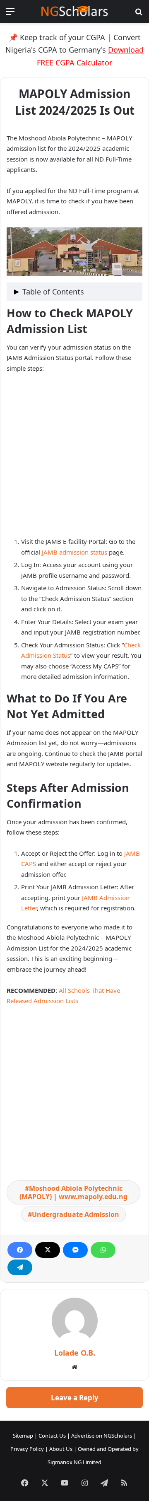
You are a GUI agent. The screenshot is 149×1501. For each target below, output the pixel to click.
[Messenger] (75, 1250)
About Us (60, 1449)
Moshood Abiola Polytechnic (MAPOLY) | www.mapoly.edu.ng (73, 1192)
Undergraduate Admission (75, 1214)
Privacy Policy (27, 1449)
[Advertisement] (74, 458)
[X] (47, 1250)
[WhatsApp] (103, 1250)
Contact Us (52, 1435)
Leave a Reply (75, 1397)
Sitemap (23, 1435)
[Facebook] (19, 1250)
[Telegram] (19, 1267)
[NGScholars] (74, 11)
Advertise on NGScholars (101, 1435)
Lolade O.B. (74, 1353)
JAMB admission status (74, 552)
